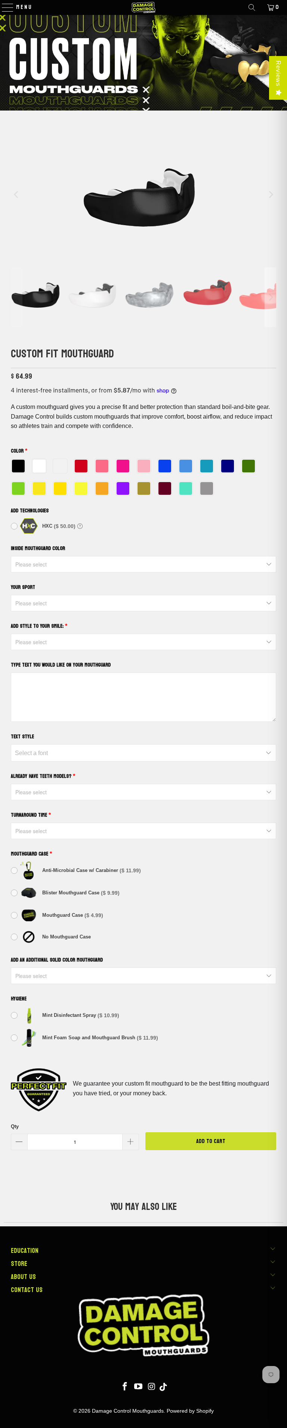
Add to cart (210, 1141)
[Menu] (4, 7)
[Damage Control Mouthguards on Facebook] (125, 1387)
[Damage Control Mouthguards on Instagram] (151, 1387)
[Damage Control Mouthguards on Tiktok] (163, 1387)
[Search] (252, 7)
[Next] (271, 194)
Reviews (278, 73)
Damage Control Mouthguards (128, 1411)
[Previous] (16, 194)
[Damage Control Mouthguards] (143, 7)
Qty (15, 1126)
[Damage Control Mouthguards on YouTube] (138, 1387)
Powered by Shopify (190, 1411)
